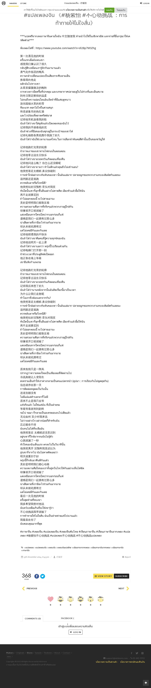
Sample (38, 652)
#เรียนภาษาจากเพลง (81, 547)
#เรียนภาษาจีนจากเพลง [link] (109, 531)
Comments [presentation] (33, 618)
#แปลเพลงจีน (40, 547)
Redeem (48, 652)
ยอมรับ (109, 10)
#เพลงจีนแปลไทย (63, 547)
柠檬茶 (84, 3)
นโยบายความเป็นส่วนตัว (76, 10)
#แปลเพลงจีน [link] (51, 531)
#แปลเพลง (29, 547)
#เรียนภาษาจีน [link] (87, 531)
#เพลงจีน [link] (37, 531)
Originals (20, 652)
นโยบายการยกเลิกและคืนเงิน (132, 662)
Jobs (9, 656)
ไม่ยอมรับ (121, 10)
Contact (66, 652)
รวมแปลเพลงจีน (71, 3)
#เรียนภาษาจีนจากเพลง (100, 547)
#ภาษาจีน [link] (25, 531)
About (57, 652)
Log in (77, 632)
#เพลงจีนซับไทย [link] (68, 531)
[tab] (32, 618)
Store (23, 3)
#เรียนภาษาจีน (117, 547)
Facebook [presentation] (67, 619)
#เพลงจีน (51, 547)
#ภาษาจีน (25, 550)
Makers (13, 3)
